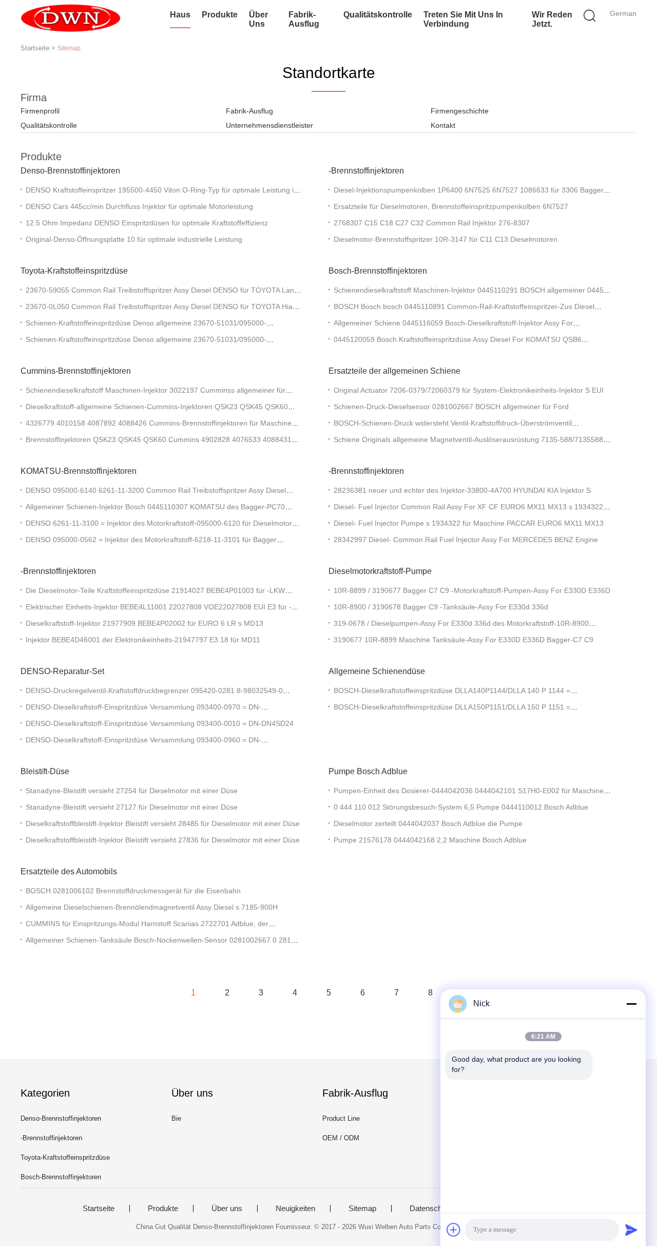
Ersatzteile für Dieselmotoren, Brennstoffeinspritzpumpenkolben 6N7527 (451, 206)
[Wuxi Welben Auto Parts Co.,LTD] (71, 18)
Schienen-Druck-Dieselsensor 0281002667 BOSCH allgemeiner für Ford (451, 406)
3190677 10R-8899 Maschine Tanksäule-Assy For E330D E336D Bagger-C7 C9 (463, 640)
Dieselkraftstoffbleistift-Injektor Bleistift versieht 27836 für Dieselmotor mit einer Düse (163, 840)
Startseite (98, 1208)
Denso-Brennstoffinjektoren (70, 170)
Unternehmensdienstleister (269, 125)
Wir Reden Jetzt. (552, 19)
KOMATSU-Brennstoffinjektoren (79, 471)
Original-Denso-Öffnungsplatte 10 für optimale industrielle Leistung (134, 239)
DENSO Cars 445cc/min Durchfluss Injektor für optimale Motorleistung (139, 206)
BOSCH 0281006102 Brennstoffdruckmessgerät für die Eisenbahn (133, 891)
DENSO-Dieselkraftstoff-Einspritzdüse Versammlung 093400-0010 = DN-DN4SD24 (160, 723)
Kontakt (443, 125)
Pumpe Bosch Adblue (368, 771)
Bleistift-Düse (45, 771)
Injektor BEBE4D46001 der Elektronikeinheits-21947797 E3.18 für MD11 (143, 640)
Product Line (341, 1118)
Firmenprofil (40, 111)
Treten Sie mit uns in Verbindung (463, 19)
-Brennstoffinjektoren (366, 170)
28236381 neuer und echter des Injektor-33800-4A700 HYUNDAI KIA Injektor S (462, 490)
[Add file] (454, 1229)
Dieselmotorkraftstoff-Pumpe (380, 571)
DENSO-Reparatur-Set (62, 671)
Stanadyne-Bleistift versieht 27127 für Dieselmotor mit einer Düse (132, 807)
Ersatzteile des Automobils (69, 871)
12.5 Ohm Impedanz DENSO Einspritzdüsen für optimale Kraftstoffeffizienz (147, 223)
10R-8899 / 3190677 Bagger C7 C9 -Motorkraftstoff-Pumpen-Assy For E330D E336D (472, 590)
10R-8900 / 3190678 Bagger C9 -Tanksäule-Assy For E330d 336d (441, 607)
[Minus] (631, 1004)
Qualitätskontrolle (377, 14)
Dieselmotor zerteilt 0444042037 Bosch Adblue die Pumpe (428, 823)
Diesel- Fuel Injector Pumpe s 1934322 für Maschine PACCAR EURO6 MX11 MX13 (469, 523)
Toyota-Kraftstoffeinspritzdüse (74, 270)
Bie (176, 1118)
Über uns (258, 19)
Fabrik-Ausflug (303, 19)
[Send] (631, 1229)
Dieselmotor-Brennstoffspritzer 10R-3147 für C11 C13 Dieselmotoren (445, 239)
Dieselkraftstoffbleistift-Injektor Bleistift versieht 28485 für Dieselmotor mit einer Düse (163, 823)
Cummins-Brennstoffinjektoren (76, 371)
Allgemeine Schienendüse (376, 671)
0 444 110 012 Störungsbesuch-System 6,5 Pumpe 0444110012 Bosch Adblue (461, 807)
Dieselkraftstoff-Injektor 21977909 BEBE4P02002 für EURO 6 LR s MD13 (144, 623)
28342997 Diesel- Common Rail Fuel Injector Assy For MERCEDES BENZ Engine (466, 539)
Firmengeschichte (460, 111)
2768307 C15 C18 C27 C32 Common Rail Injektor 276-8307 (432, 223)
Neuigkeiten (295, 1208)
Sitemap (362, 1208)
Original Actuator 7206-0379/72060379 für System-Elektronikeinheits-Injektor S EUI (469, 390)
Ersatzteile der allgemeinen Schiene (394, 371)
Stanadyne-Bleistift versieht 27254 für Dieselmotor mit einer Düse (132, 791)
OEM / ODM (340, 1138)
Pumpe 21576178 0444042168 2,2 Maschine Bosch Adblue (430, 840)
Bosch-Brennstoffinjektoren (377, 270)
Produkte (220, 14)
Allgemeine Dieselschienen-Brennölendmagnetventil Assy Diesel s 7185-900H (152, 907)
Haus (180, 14)
